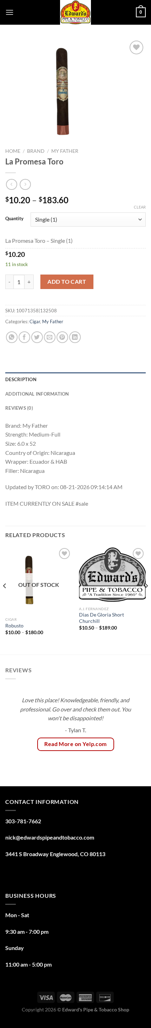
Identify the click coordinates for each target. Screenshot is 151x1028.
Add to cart (66, 281)
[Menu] (9, 12)
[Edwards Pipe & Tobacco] (75, 12)
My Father (64, 151)
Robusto (14, 626)
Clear (140, 207)
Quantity (14, 218)
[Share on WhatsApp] (12, 337)
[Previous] (4, 600)
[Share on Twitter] (37, 337)
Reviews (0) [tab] (19, 408)
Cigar (34, 321)
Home (12, 151)
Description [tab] (21, 379)
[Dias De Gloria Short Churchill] (112, 574)
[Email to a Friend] (49, 337)
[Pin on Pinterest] (62, 337)
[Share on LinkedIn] (75, 337)
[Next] (146, 600)
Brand (36, 151)
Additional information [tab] (37, 394)
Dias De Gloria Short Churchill (101, 618)
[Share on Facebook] (24, 337)
